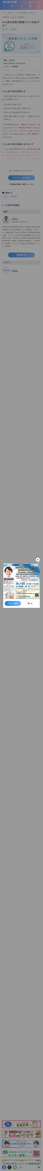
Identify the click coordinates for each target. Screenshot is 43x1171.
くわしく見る (13, 603)
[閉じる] (38, 560)
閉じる (30, 603)
